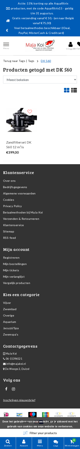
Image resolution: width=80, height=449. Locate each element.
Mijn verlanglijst (14, 276)
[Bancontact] (20, 416)
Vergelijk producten (16, 283)
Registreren (11, 257)
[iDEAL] (7, 416)
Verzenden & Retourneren (21, 218)
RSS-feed (9, 237)
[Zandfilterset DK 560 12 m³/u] (21, 119)
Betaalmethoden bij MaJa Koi (23, 212)
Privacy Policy (12, 206)
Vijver (7, 302)
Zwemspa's (10, 334)
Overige (8, 315)
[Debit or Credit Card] (72, 416)
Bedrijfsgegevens (15, 187)
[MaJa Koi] (40, 45)
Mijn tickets (11, 270)
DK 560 (46, 61)
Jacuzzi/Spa (11, 328)
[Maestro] (33, 416)
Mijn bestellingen (15, 264)
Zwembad (9, 309)
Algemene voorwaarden (19, 193)
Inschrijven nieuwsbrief (19, 400)
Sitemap (8, 231)
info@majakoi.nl (16, 363)
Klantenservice (13, 225)
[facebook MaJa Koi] (6, 389)
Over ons (9, 180)
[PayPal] (59, 416)
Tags (31, 61)
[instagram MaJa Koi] (13, 389)
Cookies (8, 199)
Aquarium (9, 321)
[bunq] (46, 416)
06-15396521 (13, 358)
